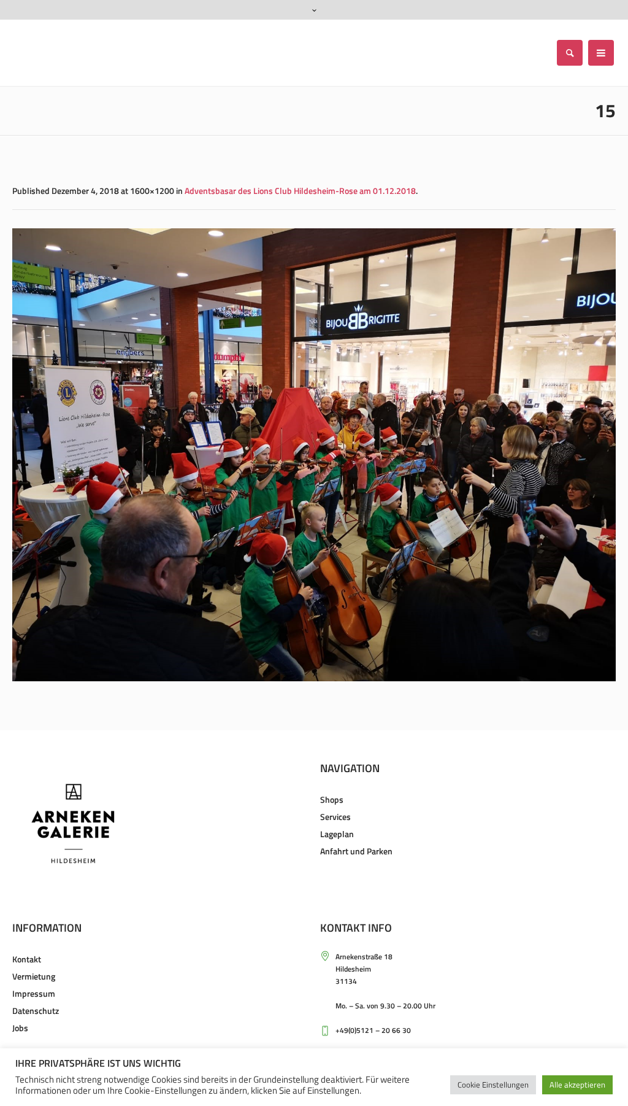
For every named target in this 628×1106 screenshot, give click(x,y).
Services (335, 816)
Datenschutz (35, 1010)
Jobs (20, 1027)
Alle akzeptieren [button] (577, 1084)
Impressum (33, 993)
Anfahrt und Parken (356, 851)
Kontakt (26, 959)
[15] (314, 454)
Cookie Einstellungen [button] (493, 1084)
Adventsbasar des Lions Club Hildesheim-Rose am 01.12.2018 (300, 190)
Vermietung (33, 976)
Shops (331, 799)
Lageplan (337, 833)
